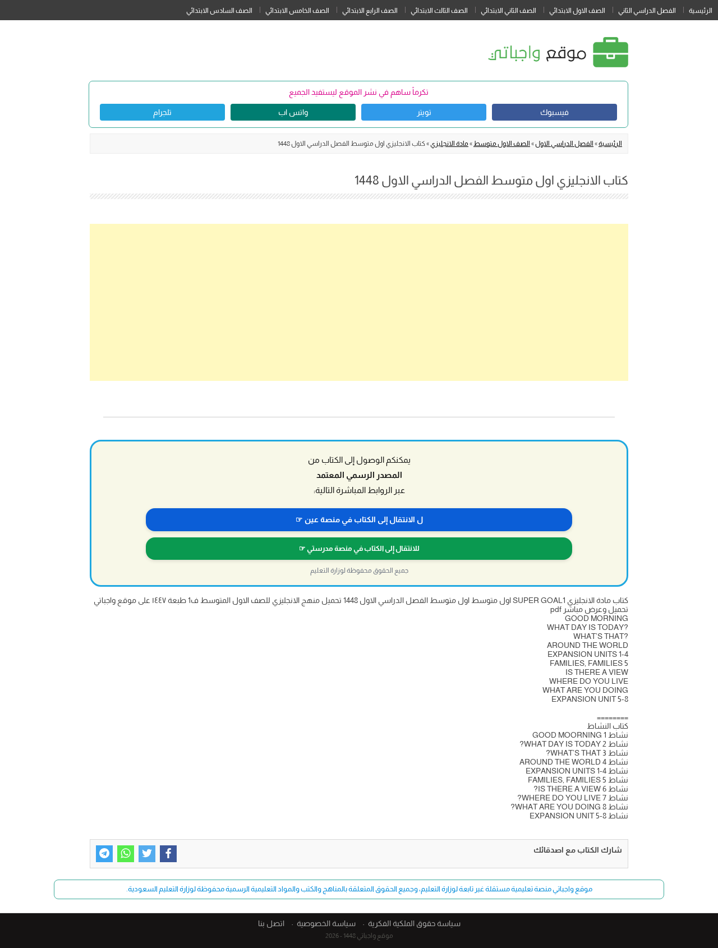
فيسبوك (554, 112)
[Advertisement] (359, 302)
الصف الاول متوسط (501, 144)
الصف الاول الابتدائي (577, 11)
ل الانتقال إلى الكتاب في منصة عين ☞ (359, 519)
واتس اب (293, 112)
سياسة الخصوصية (326, 923)
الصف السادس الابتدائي (219, 11)
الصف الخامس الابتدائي (297, 11)
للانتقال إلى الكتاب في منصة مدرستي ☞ (359, 548)
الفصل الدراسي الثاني (647, 11)
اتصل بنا (271, 923)
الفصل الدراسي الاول (564, 144)
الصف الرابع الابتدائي (370, 11)
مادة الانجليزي (449, 144)
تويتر (424, 112)
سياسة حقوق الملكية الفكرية (414, 923)
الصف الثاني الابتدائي (508, 11)
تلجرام (162, 112)
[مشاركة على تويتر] (147, 853)
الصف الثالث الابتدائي (439, 11)
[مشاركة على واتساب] (125, 853)
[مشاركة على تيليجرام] (104, 853)
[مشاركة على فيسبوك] (168, 853)
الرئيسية (700, 11)
